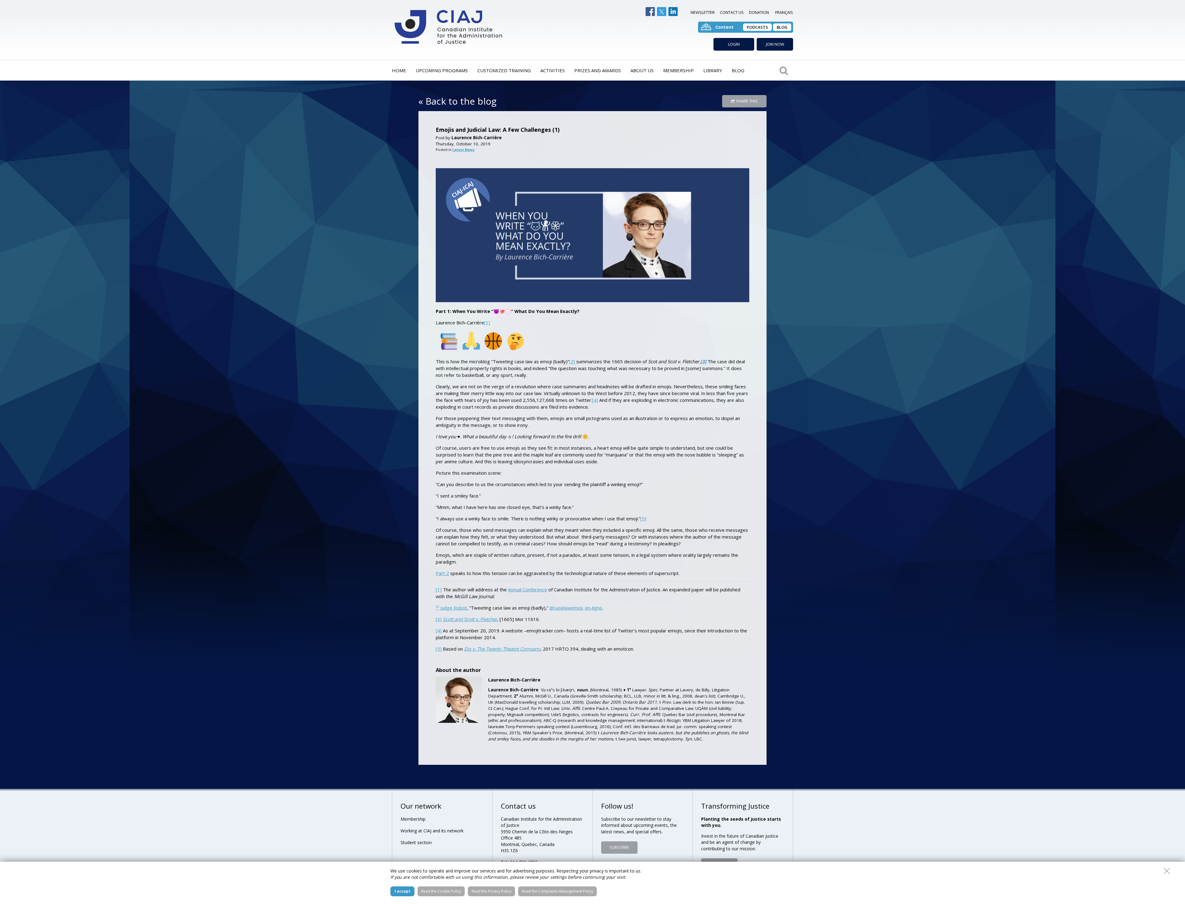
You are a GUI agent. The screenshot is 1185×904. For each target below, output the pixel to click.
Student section (416, 842)
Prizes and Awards (597, 70)
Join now (775, 44)
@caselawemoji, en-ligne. (576, 608)
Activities (552, 70)
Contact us (732, 12)
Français (784, 12)
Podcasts (757, 27)
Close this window (1167, 871)
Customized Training (504, 70)
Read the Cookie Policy (441, 891)
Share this (747, 101)
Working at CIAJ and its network (432, 831)
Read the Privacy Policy (491, 891)
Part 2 (442, 573)
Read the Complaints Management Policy (557, 891)
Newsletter (703, 12)
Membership (678, 70)
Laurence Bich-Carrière (476, 137)
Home (399, 70)
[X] (661, 11)
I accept (402, 891)
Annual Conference (527, 589)
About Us (642, 70)
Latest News (463, 149)
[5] (643, 518)
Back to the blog (461, 101)
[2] (572, 361)
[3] (439, 619)
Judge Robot (453, 608)
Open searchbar (784, 70)
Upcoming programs (442, 70)
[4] (595, 400)
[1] (487, 322)
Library (712, 70)
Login (734, 44)
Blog (782, 27)
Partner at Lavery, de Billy (684, 690)
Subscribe (619, 847)
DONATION (759, 12)
